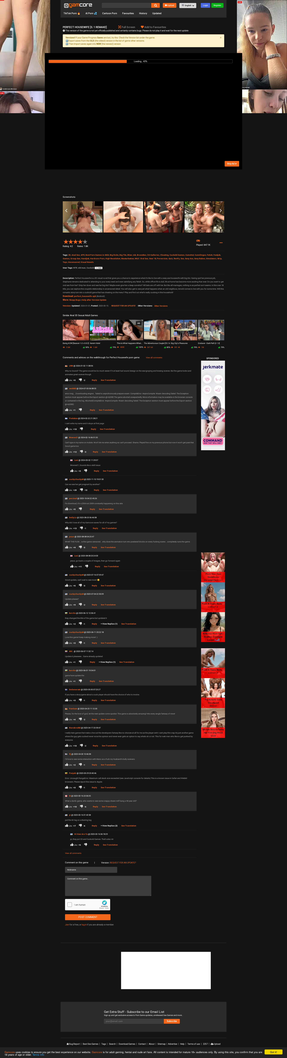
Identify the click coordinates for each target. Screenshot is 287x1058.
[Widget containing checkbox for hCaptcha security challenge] (87, 904)
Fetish (210, 255)
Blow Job (131, 255)
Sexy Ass (189, 258)
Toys (65, 262)
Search (112, 1044)
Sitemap (162, 1044)
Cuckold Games (177, 255)
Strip (219, 258)
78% (195, 347)
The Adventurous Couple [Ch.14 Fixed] (157, 343)
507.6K (150, 347)
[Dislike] (81, 410)
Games (66, 258)
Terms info (38, 1054)
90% (87, 347)
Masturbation (127, 258)
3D (69, 255)
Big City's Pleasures (179, 343)
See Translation (108, 380)
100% (141, 347)
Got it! (273, 1052)
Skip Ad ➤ (232, 163)
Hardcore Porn (97, 258)
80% (168, 347)
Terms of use (193, 1044)
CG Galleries (153, 255)
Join (67, 924)
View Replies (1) (109, 624)
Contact (142, 1044)
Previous (66, 211)
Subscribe (172, 1021)
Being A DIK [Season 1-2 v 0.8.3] (76, 343)
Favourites (128, 13)
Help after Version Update (94, 300)
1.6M (95, 347)
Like (71, 380)
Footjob (216, 255)
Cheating (164, 255)
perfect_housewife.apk (85, 296)
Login (205, 5)
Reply (94, 380)
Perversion (162, 258)
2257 (205, 1044)
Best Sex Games (90, 1044)
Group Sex (75, 258)
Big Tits (122, 255)
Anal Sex (76, 255)
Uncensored (74, 262)
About (152, 1044)
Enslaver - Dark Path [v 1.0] (209, 343)
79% (114, 347)
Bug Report (74, 1044)
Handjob (85, 258)
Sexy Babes (199, 258)
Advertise (172, 1044)
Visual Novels (87, 262)
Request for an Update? (123, 862)
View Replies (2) (109, 826)
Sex (182, 258)
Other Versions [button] (161, 306)
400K (122, 347)
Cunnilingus (200, 255)
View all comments (154, 357)
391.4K (177, 347)
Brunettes (141, 255)
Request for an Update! (123, 306)
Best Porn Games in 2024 (97, 255)
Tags (103, 1044)
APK (83, 255)
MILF (137, 258)
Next (220, 211)
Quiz (170, 258)
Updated (156, 13)
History (143, 13)
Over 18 (152, 258)
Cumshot (189, 255)
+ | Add (98, 268)
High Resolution (112, 258)
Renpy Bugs (74, 300)
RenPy (177, 258)
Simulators (211, 258)
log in (84, 924)
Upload (171, 5)
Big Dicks (114, 255)
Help (182, 1044)
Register (217, 5)
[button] (187, 5)
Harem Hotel (95, 343)
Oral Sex (144, 258)
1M (202, 347)
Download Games (127, 1044)
